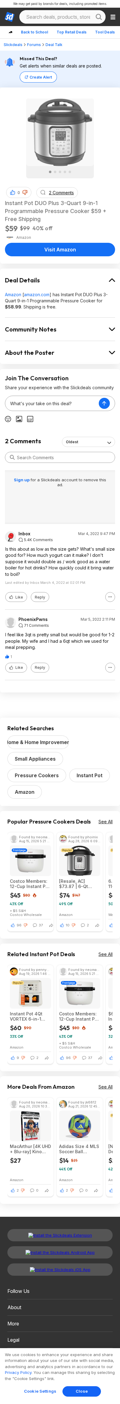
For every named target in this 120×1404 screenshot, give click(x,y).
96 (19, 925)
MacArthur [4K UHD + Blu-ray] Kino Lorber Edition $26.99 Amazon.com (30, 1149)
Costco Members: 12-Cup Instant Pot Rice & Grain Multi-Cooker (30, 883)
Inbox (24, 533)
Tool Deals (105, 32)
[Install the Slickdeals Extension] (60, 1235)
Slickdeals (13, 44)
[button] (25, 192)
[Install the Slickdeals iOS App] (60, 1269)
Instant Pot (89, 775)
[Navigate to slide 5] (69, 171)
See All (105, 821)
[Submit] (12, 457)
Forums (34, 44)
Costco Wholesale (26, 915)
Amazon (13, 294)
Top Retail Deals (71, 32)
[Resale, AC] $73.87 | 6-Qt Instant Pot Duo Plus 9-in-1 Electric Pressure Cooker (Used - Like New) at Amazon (79, 883)
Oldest (72, 442)
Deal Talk (54, 44)
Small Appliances (35, 759)
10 (68, 925)
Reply (40, 597)
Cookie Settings (40, 1391)
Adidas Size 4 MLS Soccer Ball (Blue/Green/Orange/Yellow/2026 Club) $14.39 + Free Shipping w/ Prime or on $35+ (79, 1149)
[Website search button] (99, 17)
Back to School (34, 32)
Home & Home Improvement (38, 742)
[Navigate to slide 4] (64, 171)
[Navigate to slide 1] (50, 171)
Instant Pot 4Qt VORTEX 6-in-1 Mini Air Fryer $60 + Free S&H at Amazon (28, 1016)
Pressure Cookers (37, 775)
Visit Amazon (60, 249)
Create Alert (41, 77)
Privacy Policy (18, 1372)
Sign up (22, 479)
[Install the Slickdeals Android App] (60, 1252)
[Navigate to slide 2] (55, 171)
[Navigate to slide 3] (60, 171)
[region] (60, 1376)
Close (82, 1391)
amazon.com (37, 294)
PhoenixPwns (33, 619)
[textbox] (52, 403)
